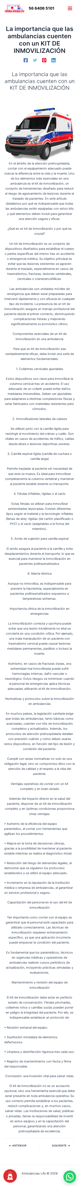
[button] (69, 1177)
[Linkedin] (53, 60)
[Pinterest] (44, 60)
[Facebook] (26, 60)
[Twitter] (35, 60)
